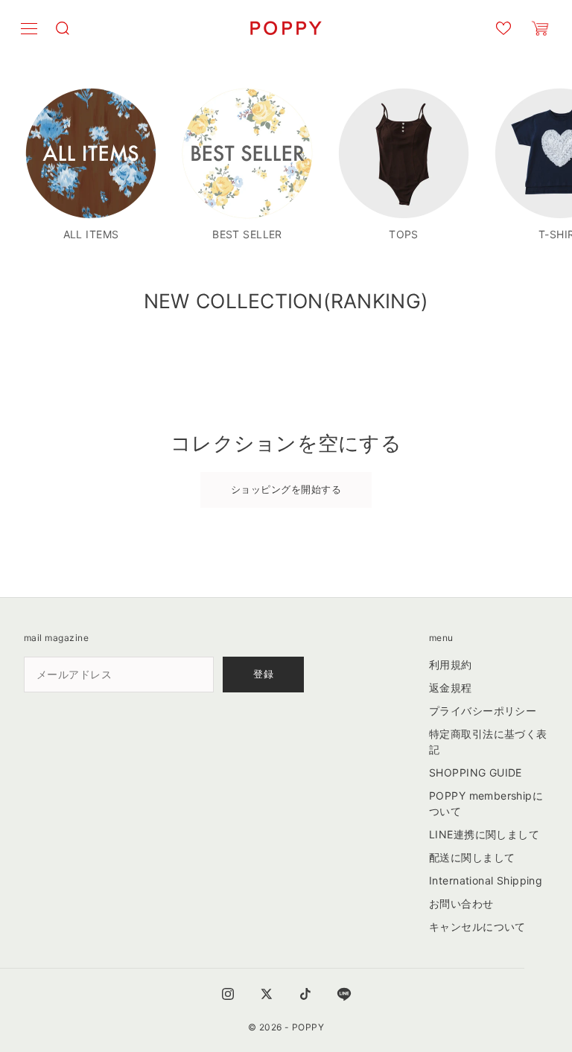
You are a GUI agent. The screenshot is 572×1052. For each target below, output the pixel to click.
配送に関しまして (472, 857)
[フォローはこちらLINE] (344, 993)
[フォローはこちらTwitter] (266, 993)
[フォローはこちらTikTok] (305, 993)
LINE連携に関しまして (484, 834)
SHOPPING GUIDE (475, 772)
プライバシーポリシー (482, 710)
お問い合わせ (461, 903)
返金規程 (450, 687)
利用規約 (450, 664)
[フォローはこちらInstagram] (227, 993)
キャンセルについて (477, 926)
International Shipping (485, 880)
